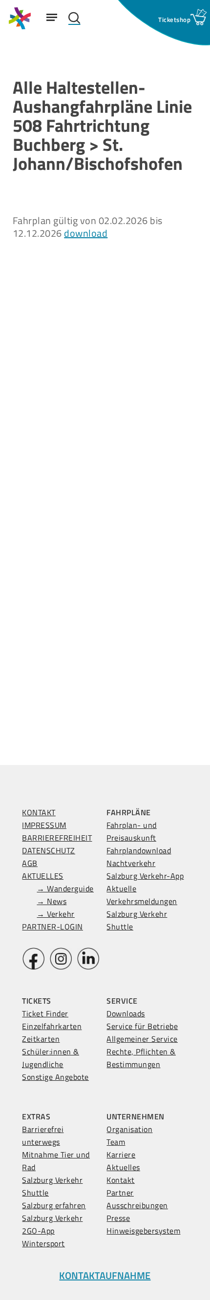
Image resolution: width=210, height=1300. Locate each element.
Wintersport (43, 1243)
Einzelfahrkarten (52, 1026)
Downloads (125, 1013)
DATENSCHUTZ (48, 850)
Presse (118, 1218)
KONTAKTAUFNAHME (104, 1275)
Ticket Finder (45, 1013)
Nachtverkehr (130, 863)
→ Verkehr (56, 914)
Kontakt (120, 1180)
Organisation (129, 1129)
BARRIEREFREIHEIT (57, 838)
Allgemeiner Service (142, 1039)
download (85, 233)
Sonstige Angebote (55, 1077)
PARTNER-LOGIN (52, 926)
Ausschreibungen (137, 1205)
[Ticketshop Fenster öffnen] (174, 19)
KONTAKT (39, 812)
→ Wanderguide (65, 888)
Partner (120, 1192)
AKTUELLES (42, 876)
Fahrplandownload (138, 850)
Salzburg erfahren (54, 1205)
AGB (30, 863)
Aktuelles (123, 1167)
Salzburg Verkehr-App (145, 876)
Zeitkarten (41, 1039)
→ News (51, 901)
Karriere (120, 1154)
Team (115, 1142)
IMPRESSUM (44, 825)
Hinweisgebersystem (143, 1231)
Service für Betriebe (142, 1026)
